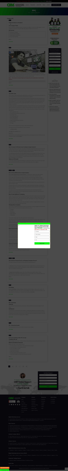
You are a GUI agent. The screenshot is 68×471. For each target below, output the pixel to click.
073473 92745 (5, 467)
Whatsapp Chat (5, 470)
